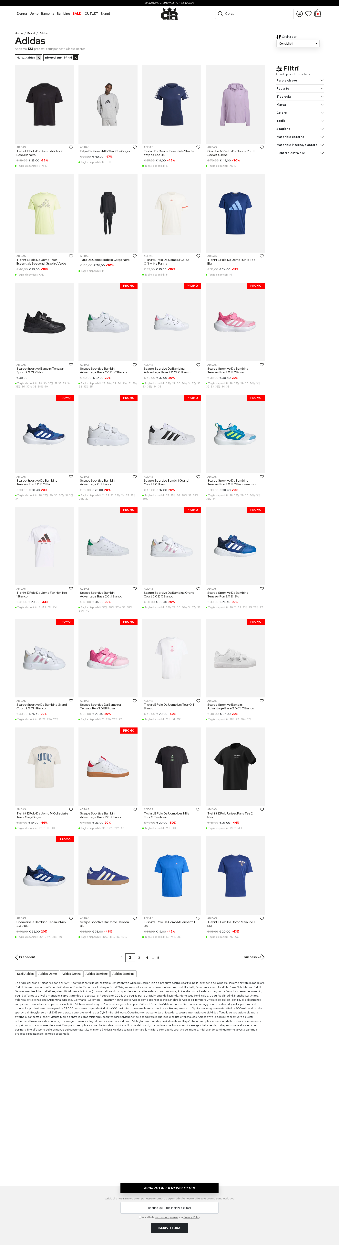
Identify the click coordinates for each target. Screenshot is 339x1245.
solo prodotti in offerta (295, 74)
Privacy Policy (191, 1217)
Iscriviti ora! (169, 1228)
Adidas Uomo (47, 974)
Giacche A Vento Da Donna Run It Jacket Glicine (231, 153)
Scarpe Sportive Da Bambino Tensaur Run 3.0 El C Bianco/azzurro (232, 482)
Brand (31, 33)
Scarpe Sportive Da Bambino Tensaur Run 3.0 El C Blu (36, 482)
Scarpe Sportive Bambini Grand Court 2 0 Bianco (166, 482)
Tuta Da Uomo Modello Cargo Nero (105, 260)
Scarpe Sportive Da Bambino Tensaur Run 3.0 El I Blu (227, 594)
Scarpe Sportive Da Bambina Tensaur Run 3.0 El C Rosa (227, 370)
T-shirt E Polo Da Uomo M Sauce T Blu (231, 924)
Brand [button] (105, 14)
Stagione (283, 129)
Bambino (63, 14)
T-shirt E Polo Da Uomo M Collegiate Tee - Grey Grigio (42, 815)
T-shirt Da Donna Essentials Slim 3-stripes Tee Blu (169, 153)
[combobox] (298, 43)
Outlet (91, 14)
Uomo (33, 14)
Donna (22, 14)
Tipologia (283, 96)
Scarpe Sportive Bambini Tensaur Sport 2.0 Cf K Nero (40, 370)
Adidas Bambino (97, 974)
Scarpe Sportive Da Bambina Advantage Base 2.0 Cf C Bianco (167, 370)
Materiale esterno (290, 137)
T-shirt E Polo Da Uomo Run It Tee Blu (231, 262)
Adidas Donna (71, 974)
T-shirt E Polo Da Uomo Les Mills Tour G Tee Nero (166, 815)
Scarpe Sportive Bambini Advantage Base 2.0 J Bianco (101, 594)
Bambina (47, 14)
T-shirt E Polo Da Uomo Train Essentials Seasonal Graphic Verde (41, 262)
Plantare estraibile (290, 153)
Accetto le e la (171, 1217)
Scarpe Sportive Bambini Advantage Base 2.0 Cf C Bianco (103, 370)
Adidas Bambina (123, 974)
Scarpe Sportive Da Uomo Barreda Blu (104, 924)
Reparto (282, 88)
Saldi (77, 14)
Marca (281, 105)
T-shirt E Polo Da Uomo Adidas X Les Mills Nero (39, 153)
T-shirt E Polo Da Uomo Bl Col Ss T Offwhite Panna (168, 262)
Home (19, 33)
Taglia (280, 121)
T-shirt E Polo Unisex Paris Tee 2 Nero (230, 815)
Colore (281, 113)
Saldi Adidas (25, 974)
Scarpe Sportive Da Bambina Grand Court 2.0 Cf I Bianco (41, 706)
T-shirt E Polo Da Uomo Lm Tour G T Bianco (169, 706)
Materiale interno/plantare (296, 145)
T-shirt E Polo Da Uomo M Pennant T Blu (170, 924)
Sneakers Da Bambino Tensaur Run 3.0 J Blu (41, 924)
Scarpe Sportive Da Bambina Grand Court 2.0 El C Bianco (169, 594)
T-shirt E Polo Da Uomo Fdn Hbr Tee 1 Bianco (41, 594)
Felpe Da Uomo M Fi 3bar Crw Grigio (105, 151)
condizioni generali (166, 1217)
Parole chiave (286, 80)
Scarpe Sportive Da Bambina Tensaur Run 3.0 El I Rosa (100, 706)
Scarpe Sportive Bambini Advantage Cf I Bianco (97, 482)
